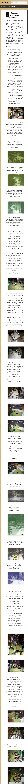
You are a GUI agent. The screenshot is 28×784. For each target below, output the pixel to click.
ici (11, 37)
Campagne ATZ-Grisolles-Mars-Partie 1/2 (14, 15)
